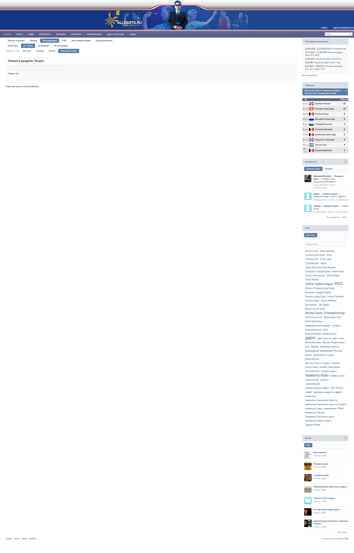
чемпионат (311, 396)
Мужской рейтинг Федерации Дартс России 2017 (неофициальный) (323, 91)
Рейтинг (32, 539)
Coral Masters (312, 263)
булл (325, 329)
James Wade (332, 275)
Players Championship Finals (320, 288)
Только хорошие (16, 40)
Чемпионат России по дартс (320, 416)
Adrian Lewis (311, 251)
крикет (308, 355)
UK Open (324, 304)
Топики (329, 169)
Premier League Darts (318, 292)
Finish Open (338, 271)
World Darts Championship (325, 313)
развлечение (312, 380)
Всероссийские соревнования (320, 333)
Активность (45, 34)
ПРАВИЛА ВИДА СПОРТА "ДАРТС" (329, 196)
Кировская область (330, 346)
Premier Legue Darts (315, 296)
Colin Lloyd (325, 259)
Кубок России (312, 359)
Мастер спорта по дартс (318, 363)
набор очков (311, 367)
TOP (64, 40)
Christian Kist (311, 259)
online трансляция (319, 284)
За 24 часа (13, 46)
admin (316, 194)
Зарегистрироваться (343, 28)
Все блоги (342, 532)
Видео (133, 34)
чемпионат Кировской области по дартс (326, 404)
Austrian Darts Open (315, 255)
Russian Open (312, 300)
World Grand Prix (313, 317)
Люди (31, 34)
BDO (329, 255)
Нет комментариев (81, 40)
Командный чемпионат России (323, 350)
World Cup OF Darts (315, 309)
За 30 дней (43, 46)
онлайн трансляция (329, 367)
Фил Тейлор (337, 388)
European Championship (317, 271)
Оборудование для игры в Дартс (330, 487)
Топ (308, 445)
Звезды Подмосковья (333, 342)
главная (7, 34)
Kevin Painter (312, 279)
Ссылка (40, 51)
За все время (60, 46)
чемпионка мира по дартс (318, 420)
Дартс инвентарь (115, 34)
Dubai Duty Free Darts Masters (320, 267)
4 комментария (320, 188)
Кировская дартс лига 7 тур (327, 62)
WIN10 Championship (336, 49)
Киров (314, 346)
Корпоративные (104, 40)
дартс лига (338, 338)
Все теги (310, 235)
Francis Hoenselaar (315, 275)
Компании (76, 34)
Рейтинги (61, 34)
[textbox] (325, 244)
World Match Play (332, 317)
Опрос (52, 51)
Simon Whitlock (328, 300)
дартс (310, 337)
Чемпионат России (315, 412)
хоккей (308, 392)
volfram (317, 206)
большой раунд (313, 329)
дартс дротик (324, 338)
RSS (345, 217)
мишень (336, 363)
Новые (33, 40)
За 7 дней (28, 46)
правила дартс (329, 371)
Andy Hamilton (327, 251)
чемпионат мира (313, 408)
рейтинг (324, 380)
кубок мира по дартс (324, 355)
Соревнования (94, 34)
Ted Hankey (311, 305)
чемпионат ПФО (334, 408)
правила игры (317, 375)
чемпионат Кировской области (321, 400)
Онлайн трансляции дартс (326, 509)
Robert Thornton (335, 296)
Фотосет (27, 51)
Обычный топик (68, 51)
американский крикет (318, 325)
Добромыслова (313, 342)
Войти (324, 28)
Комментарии (313, 169)
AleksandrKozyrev (322, 176)
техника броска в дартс (317, 388)
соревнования (312, 384)
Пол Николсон (312, 371)
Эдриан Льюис (312, 425)
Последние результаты (316, 41)
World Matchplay (313, 321)
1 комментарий (341, 212)
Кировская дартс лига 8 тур (328, 59)
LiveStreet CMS (341, 539)
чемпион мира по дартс (327, 392)
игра (307, 346)
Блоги (19, 34)
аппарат (336, 325)
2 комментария (341, 200)
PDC (338, 283)
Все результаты (309, 75)
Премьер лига (337, 375)
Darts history (319, 452)
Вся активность (333, 217)
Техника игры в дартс (324, 498)
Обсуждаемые (49, 40)
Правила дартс (330, 194)
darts (324, 263)
